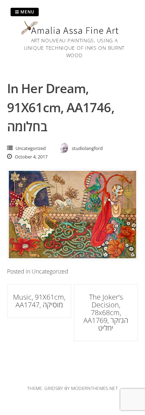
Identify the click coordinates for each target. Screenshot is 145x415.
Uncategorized (30, 148)
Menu (26, 12)
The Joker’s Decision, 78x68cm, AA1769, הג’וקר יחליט (105, 312)
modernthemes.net (94, 388)
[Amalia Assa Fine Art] (74, 32)
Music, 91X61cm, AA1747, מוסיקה (39, 300)
